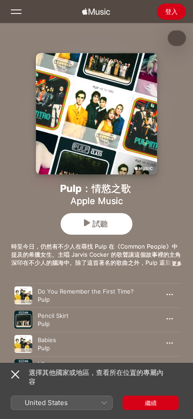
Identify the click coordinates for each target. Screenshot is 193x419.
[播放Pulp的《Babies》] (23, 344)
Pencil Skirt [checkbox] (53, 315)
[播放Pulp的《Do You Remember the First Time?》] (23, 295)
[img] (96, 12)
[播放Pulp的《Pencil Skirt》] (23, 320)
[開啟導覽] (16, 12)
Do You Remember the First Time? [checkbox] (86, 291)
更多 (177, 263)
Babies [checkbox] (47, 339)
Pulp (44, 299)
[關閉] (15, 374)
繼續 (151, 402)
